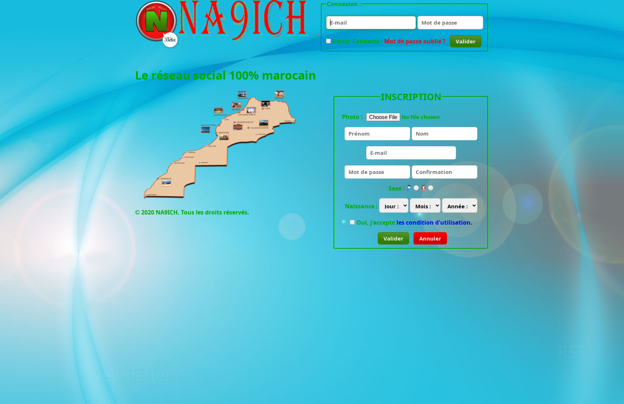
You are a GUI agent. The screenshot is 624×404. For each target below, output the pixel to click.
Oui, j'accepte (414, 222)
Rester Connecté (356, 41)
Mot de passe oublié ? (415, 41)
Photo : (352, 117)
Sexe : (397, 188)
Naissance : (361, 206)
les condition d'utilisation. (434, 222)
